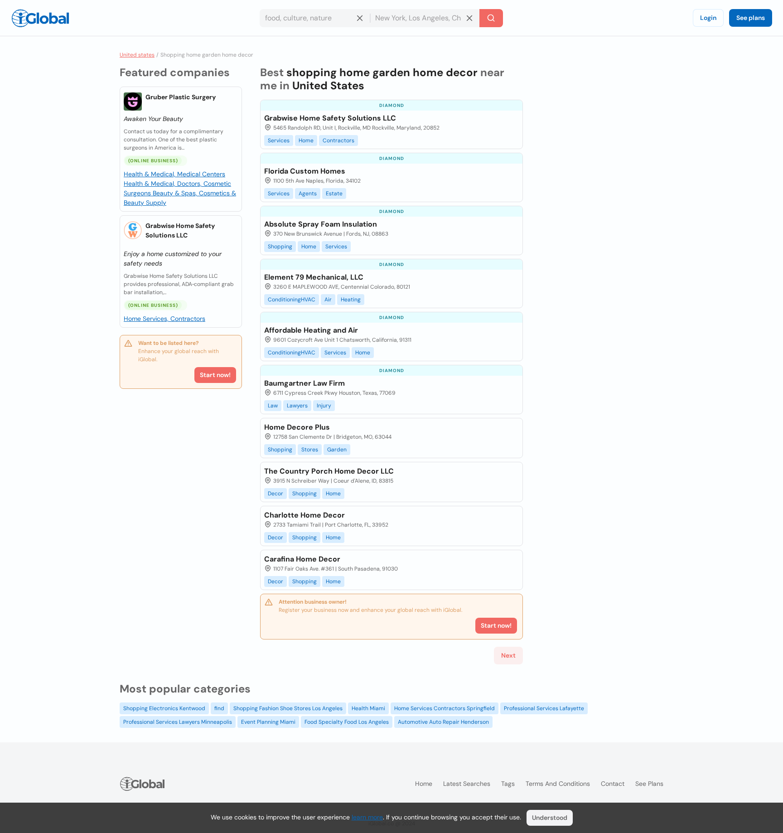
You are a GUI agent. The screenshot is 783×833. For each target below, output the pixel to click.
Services (279, 140)
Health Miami (368, 708)
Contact (612, 784)
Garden (337, 449)
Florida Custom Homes (304, 171)
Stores (309, 449)
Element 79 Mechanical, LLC (313, 277)
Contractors (338, 140)
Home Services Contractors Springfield (444, 708)
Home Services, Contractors (164, 319)
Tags (508, 784)
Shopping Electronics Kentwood (164, 708)
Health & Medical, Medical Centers (174, 174)
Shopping (280, 246)
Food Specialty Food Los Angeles (346, 722)
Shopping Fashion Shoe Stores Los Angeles (288, 708)
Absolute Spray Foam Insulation (320, 224)
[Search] (491, 18)
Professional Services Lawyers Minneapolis (177, 722)
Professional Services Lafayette (544, 708)
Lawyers (297, 405)
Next (508, 655)
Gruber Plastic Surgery (180, 97)
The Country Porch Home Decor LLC (329, 471)
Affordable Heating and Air (311, 330)
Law (273, 405)
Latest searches (466, 784)
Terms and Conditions (558, 784)
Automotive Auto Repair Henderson (443, 722)
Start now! (215, 375)
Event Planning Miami (268, 722)
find (219, 708)
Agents (308, 193)
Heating (351, 299)
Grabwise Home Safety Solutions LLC (180, 230)
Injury (324, 405)
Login (708, 18)
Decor (275, 493)
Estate (334, 193)
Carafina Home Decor (302, 559)
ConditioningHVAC (291, 299)
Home (306, 140)
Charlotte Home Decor (304, 515)
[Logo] (40, 18)
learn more (367, 817)
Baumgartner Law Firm (304, 383)
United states (137, 54)
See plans (750, 18)
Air (328, 299)
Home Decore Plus (297, 427)
